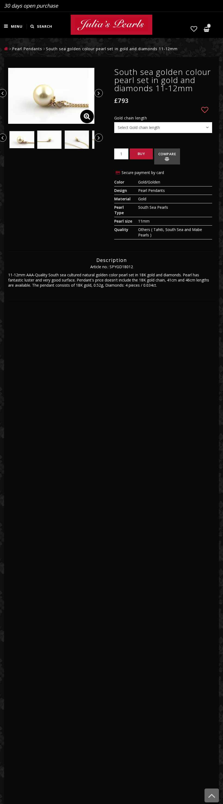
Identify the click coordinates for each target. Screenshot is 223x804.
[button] (194, 28)
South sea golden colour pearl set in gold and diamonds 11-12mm (112, 48)
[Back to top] (212, 798)
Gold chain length (130, 118)
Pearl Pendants (27, 48)
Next (99, 93)
